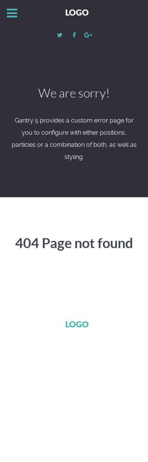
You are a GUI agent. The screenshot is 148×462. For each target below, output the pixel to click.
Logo (77, 12)
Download (118, 382)
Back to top (70, 425)
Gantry (26, 382)
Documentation (70, 382)
